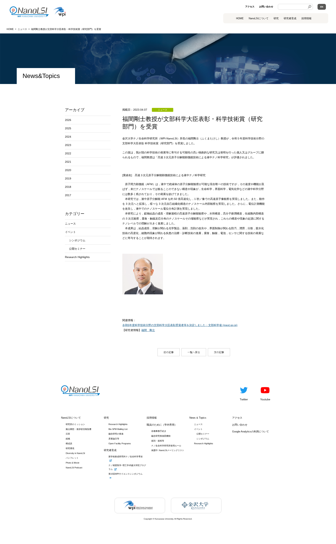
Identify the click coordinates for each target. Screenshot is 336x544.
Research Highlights (77, 257)
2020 (68, 170)
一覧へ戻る (193, 352)
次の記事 (219, 352)
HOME (240, 18)
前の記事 (169, 352)
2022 (68, 153)
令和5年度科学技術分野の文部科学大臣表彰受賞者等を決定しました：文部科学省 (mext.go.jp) (179, 325)
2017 (68, 195)
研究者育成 (290, 18)
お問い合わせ (266, 6)
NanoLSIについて (71, 417)
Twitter (244, 399)
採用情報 (306, 18)
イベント (70, 232)
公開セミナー (77, 248)
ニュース (70, 223)
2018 (68, 186)
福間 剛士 (148, 330)
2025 (68, 128)
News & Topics (197, 417)
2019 (68, 178)
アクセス (250, 6)
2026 (68, 120)
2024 (68, 136)
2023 (68, 145)
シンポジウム (77, 240)
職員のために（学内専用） (162, 424)
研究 (276, 18)
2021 (68, 161)
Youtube (265, 399)
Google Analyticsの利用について (250, 431)
